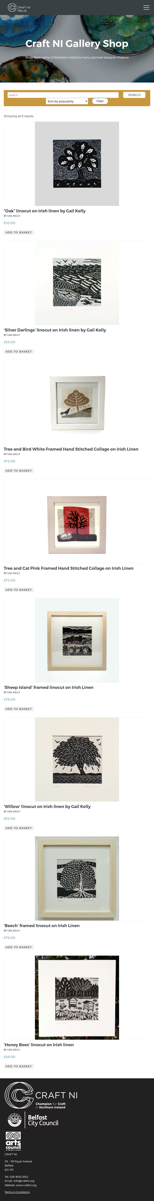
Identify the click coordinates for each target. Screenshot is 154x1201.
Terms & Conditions (17, 1192)
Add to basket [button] (19, 232)
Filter (100, 101)
